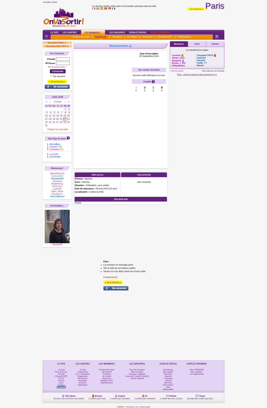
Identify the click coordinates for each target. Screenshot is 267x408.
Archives (83, 383)
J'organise (168, 378)
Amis (197, 44)
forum (221, 71)
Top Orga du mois (57, 138)
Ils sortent (132, 37)
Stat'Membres (184, 37)
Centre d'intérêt (137, 378)
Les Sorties (70, 32)
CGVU (61, 378)
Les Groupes (117, 32)
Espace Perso (137, 32)
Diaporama (83, 376)
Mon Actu (168, 374)
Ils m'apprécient (197, 374)
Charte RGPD (61, 376)
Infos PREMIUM (197, 370)
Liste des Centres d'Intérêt (137, 376)
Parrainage (168, 370)
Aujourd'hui (83, 372)
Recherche (101, 37)
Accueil (61, 370)
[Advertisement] (158, 19)
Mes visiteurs (197, 372)
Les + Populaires (82, 374)
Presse (61, 380)
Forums (61, 374)
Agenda (168, 376)
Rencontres (168, 385)
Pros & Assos (61, 372)
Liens (61, 383)
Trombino (117, 37)
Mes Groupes (137, 372)
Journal (168, 380)
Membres (179, 44)
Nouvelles (82, 380)
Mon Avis (168, 383)
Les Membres (92, 32)
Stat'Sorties (83, 385)
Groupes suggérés (137, 374)
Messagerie (168, 372)
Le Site (54, 32)
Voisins (215, 44)
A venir (83, 370)
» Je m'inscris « (196, 9)
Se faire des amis (81, 37)
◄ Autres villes (50, 2)
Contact (61, 385)
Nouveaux (147, 37)
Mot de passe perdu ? (57, 67)
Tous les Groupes (137, 370)
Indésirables (168, 389)
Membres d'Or (165, 37)
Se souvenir (59, 76)
